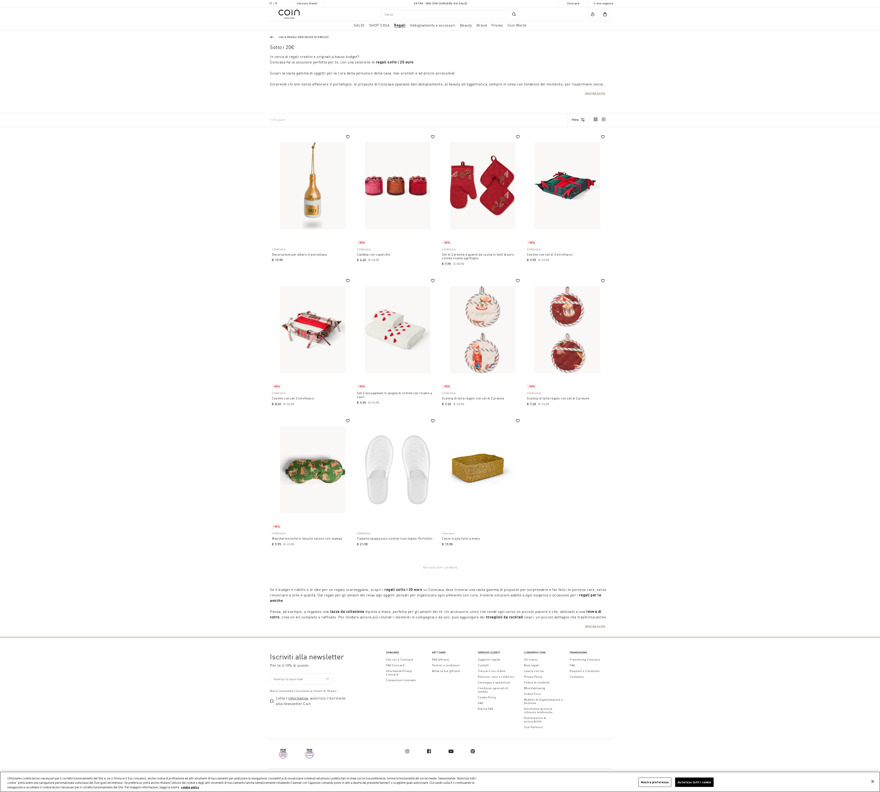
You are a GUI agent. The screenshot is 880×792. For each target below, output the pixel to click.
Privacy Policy (533, 676)
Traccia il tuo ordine (492, 671)
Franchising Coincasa (585, 659)
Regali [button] (399, 25)
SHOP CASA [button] (379, 25)
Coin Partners (533, 727)
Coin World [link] (517, 25)
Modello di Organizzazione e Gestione (543, 701)
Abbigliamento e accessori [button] (432, 25)
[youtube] (451, 751)
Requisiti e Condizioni (585, 671)
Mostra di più (595, 93)
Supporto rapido (489, 659)
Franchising (578, 652)
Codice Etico (532, 694)
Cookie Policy (487, 697)
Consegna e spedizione (494, 682)
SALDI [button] (359, 25)
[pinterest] (473, 751)
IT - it (273, 3)
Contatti (483, 665)
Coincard (573, 3)
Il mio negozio (603, 3)
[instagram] (407, 751)
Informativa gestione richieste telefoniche (538, 710)
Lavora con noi (534, 671)
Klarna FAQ (485, 708)
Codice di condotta (537, 682)
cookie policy (190, 787)
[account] (593, 14)
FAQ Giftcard (440, 659)
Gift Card (439, 652)
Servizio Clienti (307, 3)
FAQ (480, 703)
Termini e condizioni (446, 665)
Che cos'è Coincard (399, 659)
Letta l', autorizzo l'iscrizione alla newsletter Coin (311, 701)
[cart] (605, 14)
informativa (298, 698)
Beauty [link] (466, 25)
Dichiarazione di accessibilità (535, 719)
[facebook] (429, 751)
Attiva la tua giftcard (446, 671)
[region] (440, 782)
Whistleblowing (534, 688)
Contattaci (577, 676)
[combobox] (449, 14)
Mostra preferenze (655, 782)
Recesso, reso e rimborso (496, 676)
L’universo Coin (534, 652)
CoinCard (392, 652)
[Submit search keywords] (514, 14)
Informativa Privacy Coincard (399, 672)
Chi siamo (531, 659)
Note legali (531, 665)
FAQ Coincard (395, 665)
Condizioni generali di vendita (493, 689)
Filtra (575, 119)
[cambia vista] (595, 120)
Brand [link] (481, 25)
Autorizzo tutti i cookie (694, 782)
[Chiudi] (873, 781)
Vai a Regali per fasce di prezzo (304, 37)
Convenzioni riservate (401, 680)
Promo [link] (497, 25)
